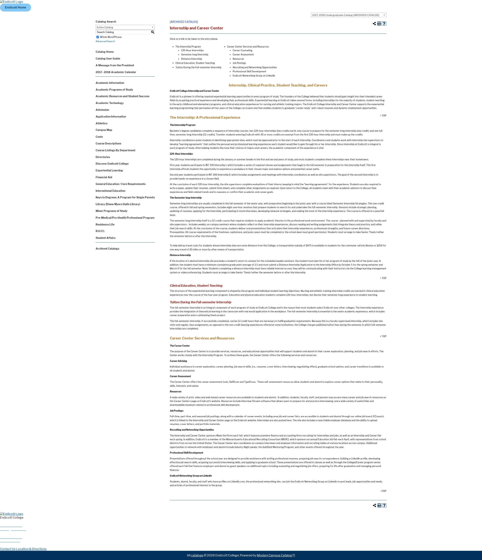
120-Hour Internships (192, 50)
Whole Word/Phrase (111, 37)
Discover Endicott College (112, 163)
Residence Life (105, 224)
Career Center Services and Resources (248, 46)
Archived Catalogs (107, 248)
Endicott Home (15, 7)
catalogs (197, 555)
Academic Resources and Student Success (122, 96)
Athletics (101, 123)
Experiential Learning (109, 170)
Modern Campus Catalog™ (276, 555)
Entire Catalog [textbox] (105, 27)
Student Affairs (105, 237)
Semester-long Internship (194, 54)
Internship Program (190, 46)
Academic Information (110, 82)
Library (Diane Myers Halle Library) (118, 204)
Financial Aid (104, 177)
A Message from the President (115, 65)
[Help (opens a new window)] (384, 23)
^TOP (383, 491)
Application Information (111, 116)
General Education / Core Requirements (121, 184)
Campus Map (104, 129)
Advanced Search (105, 41)
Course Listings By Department (115, 150)
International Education (110, 190)
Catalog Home (105, 51)
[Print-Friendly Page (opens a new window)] (379, 23)
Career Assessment (243, 54)
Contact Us (7, 549)
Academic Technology (110, 103)
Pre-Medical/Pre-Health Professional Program (125, 217)
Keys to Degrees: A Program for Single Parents (125, 197)
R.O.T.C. (100, 231)
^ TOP (383, 115)
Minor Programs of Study (111, 210)
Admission (102, 109)
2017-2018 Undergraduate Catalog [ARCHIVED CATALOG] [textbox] (345, 15)
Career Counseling (242, 50)
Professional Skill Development (249, 71)
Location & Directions (31, 549)
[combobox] (348, 15)
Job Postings (239, 63)
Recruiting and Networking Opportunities (255, 67)
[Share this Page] (374, 23)
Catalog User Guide (108, 58)
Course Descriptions (108, 143)
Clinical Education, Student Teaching (195, 63)
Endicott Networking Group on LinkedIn (254, 75)
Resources (238, 58)
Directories (103, 157)
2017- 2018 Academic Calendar (116, 72)
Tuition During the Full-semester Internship (198, 67)
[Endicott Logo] (11, 2)
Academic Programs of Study (114, 89)
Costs (99, 136)
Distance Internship (191, 58)
